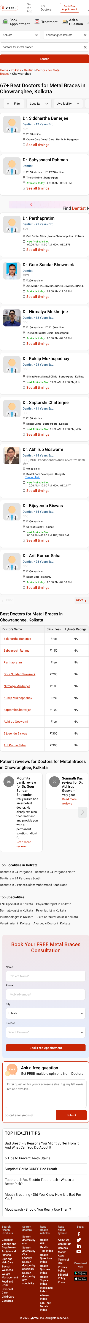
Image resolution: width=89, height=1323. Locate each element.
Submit (71, 1115)
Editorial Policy (63, 1276)
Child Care (8, 1296)
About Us (63, 1239)
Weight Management (10, 1275)
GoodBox (7, 1300)
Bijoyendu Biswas (15, 733)
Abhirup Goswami (16, 721)
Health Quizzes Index (45, 1269)
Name (9, 967)
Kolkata (16, 70)
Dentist (28, 70)
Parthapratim (13, 662)
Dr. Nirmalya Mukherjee (45, 311)
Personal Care (7, 1290)
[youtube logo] (78, 1253)
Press (61, 1282)
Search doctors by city (28, 1240)
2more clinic (32, 477)
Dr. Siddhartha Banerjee (45, 118)
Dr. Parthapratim (38, 218)
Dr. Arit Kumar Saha (41, 555)
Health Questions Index (46, 1258)
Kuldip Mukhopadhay (18, 698)
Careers (63, 1248)
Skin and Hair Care (7, 1260)
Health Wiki (44, 1241)
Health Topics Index (44, 1280)
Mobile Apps (62, 1253)
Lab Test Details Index (45, 1306)
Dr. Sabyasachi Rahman (45, 159)
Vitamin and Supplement (9, 1245)
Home (4, 70)
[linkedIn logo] (78, 1247)
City (8, 1004)
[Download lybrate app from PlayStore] (80, 1274)
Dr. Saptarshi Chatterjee (46, 402)
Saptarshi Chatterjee (17, 709)
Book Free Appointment (69, 8)
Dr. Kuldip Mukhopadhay (46, 358)
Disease (10, 1023)
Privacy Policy (62, 1269)
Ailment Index (44, 1297)
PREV (9, 600)
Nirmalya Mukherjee (17, 686)
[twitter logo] (78, 1241)
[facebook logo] (78, 1235)
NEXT (79, 600)
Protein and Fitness (9, 1253)
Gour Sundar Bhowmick (19, 674)
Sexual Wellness (7, 1268)
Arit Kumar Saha (15, 745)
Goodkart (7, 1239)
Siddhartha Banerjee (17, 638)
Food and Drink (7, 1283)
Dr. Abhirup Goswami (43, 449)
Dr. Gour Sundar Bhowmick (48, 264)
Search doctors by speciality (28, 1265)
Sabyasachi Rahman (17, 650)
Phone (9, 985)
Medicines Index (46, 1289)
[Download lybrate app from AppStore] (80, 1279)
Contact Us (64, 1243)
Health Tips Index (46, 1249)
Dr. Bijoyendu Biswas (43, 505)
